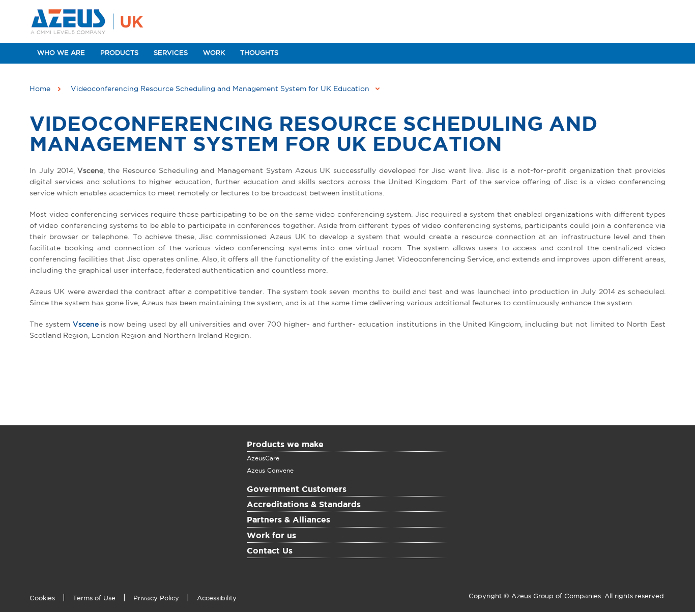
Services (171, 53)
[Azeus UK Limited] (90, 22)
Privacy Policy (156, 598)
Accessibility (217, 598)
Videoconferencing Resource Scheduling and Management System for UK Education (313, 134)
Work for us (271, 536)
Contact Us (270, 551)
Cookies (42, 598)
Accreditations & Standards (304, 505)
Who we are (61, 53)
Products (119, 53)
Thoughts (259, 53)
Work (214, 53)
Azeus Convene (270, 471)
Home (40, 89)
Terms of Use (94, 598)
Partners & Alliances (288, 520)
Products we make (285, 445)
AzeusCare (263, 458)
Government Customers (296, 489)
